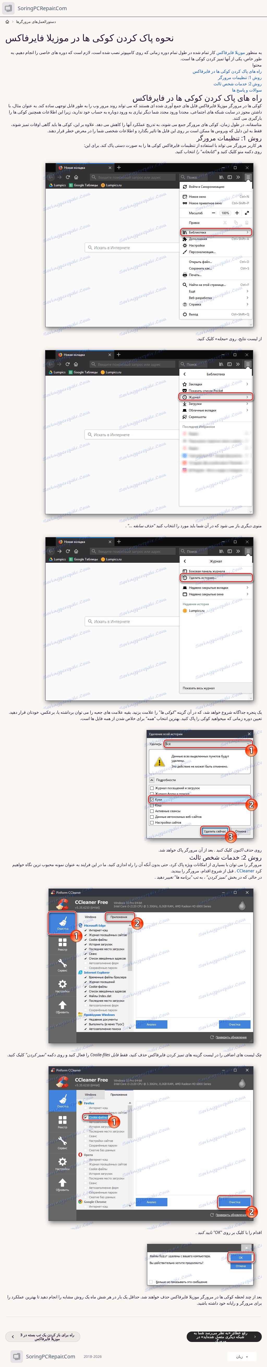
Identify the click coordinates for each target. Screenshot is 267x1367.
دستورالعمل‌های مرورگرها (36, 21)
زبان (239, 1356)
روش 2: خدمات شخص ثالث (238, 84)
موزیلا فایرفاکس (230, 52)
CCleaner (245, 871)
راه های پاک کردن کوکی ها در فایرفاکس (227, 71)
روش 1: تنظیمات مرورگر (240, 77)
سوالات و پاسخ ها (247, 90)
